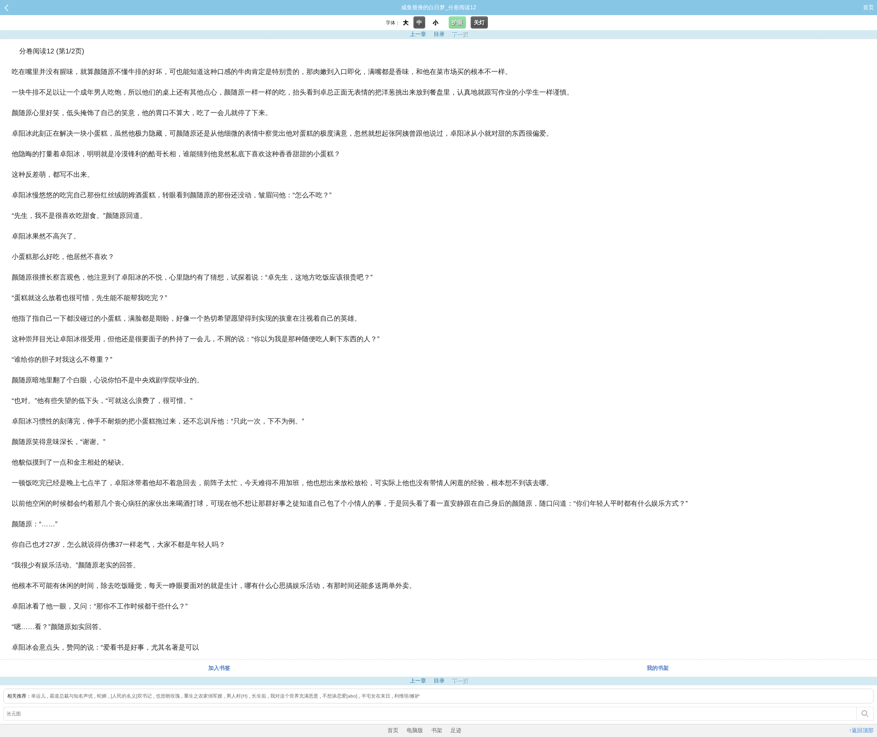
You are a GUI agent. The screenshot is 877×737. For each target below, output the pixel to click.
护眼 (457, 22)
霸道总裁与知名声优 (71, 696)
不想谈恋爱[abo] (339, 696)
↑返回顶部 (861, 730)
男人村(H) (237, 696)
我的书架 (658, 668)
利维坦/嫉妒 (407, 696)
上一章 (418, 34)
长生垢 (259, 696)
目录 (439, 34)
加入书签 (219, 668)
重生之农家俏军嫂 (203, 696)
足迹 (455, 730)
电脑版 (415, 730)
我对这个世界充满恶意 (294, 696)
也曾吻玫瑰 (168, 696)
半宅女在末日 (375, 696)
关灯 (479, 22)
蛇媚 (102, 696)
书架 (436, 730)
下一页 (460, 34)
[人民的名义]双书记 (131, 696)
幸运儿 (38, 696)
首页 (868, 7)
